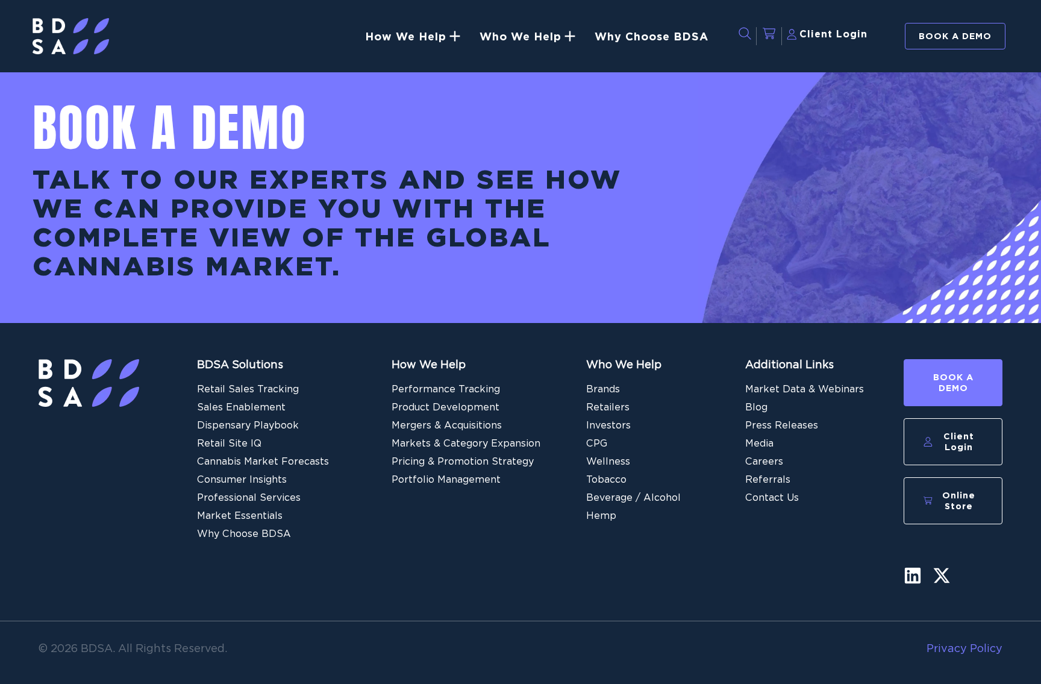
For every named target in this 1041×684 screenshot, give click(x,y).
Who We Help (623, 364)
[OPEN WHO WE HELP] (569, 36)
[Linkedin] (913, 575)
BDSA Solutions (240, 364)
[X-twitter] (942, 575)
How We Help (429, 364)
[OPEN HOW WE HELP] (454, 36)
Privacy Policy (964, 648)
